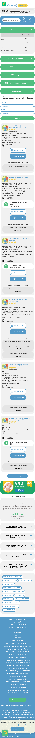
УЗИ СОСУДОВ (8, 584)
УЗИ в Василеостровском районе (17, 646)
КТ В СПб (17, 622)
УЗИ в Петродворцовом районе (17, 682)
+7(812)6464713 (18, 156)
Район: (3, 103)
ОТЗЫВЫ (17, 638)
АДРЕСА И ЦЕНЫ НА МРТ (17, 619)
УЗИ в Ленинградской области (17, 671)
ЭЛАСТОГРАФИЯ (9, 610)
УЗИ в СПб (17, 632)
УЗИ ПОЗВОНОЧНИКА (11, 602)
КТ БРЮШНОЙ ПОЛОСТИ (17, 627)
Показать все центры (17, 476)
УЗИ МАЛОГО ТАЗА (10, 580)
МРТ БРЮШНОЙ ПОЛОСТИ (17, 630)
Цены (29, 18)
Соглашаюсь (17, 729)
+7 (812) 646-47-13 (23, 5)
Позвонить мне (12, 5)
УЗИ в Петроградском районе (17, 679)
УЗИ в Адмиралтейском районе (17, 644)
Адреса (23, 18)
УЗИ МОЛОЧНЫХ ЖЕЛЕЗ (12, 588)
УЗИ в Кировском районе (17, 654)
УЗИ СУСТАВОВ (25, 580)
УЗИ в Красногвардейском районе (17, 660)
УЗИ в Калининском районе (17, 652)
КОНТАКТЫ (17, 635)
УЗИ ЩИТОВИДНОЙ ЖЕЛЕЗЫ (13, 591)
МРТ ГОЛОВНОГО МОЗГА (17, 625)
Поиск (17, 118)
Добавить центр (17, 700)
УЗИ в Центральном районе (17, 693)
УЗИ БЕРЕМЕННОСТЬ (10, 606)
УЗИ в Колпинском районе (17, 657)
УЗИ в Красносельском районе (17, 663)
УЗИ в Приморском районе (17, 684)
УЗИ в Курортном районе (17, 668)
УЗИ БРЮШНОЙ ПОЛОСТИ (12, 577)
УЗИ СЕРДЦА (8, 595)
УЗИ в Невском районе (18, 676)
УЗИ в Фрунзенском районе (17, 690)
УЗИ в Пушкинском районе (17, 687)
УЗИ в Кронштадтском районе (18, 665)
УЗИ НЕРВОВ (8, 599)
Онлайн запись (19, 150)
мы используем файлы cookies (17, 725)
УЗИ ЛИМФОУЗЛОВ (22, 599)
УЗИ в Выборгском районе (17, 649)
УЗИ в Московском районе (17, 674)
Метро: (3, 110)
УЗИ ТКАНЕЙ (19, 595)
